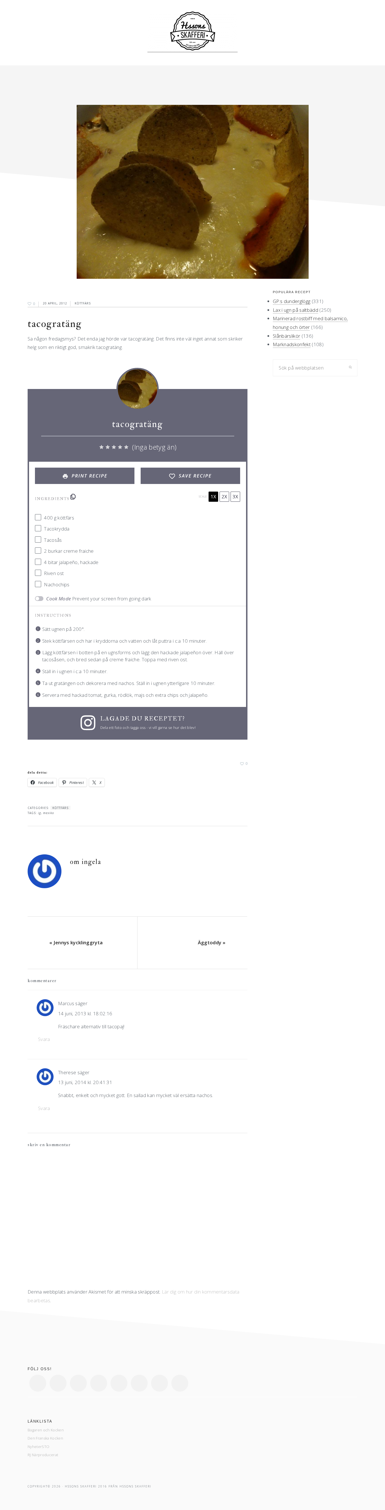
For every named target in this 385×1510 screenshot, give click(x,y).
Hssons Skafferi (135, 1486)
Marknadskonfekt (292, 344)
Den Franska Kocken (45, 1438)
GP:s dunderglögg (291, 301)
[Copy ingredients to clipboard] (73, 496)
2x (224, 496)
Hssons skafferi (192, 33)
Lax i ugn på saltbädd (295, 310)
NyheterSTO (38, 1446)
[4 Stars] (120, 447)
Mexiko (48, 813)
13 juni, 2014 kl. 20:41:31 (85, 1082)
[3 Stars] (114, 447)
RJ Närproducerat (43, 1454)
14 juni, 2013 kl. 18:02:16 (85, 1013)
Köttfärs (83, 303)
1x (213, 496)
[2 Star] (107, 447)
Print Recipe (88, 475)
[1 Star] (101, 447)
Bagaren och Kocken (46, 1429)
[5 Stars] (126, 447)
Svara (44, 1039)
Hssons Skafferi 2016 (86, 1486)
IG (39, 813)
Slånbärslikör (286, 336)
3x (235, 496)
